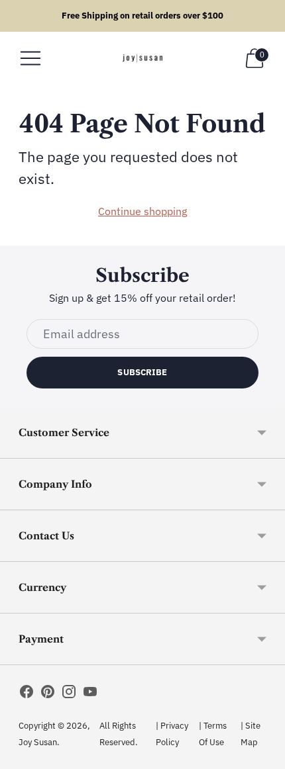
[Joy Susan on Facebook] (26, 694)
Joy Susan (38, 742)
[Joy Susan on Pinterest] (48, 694)
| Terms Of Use (213, 733)
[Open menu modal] (30, 58)
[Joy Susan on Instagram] (69, 694)
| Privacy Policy (172, 733)
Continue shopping (142, 211)
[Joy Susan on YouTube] (90, 694)
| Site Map (250, 733)
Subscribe (142, 372)
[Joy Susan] (142, 58)
